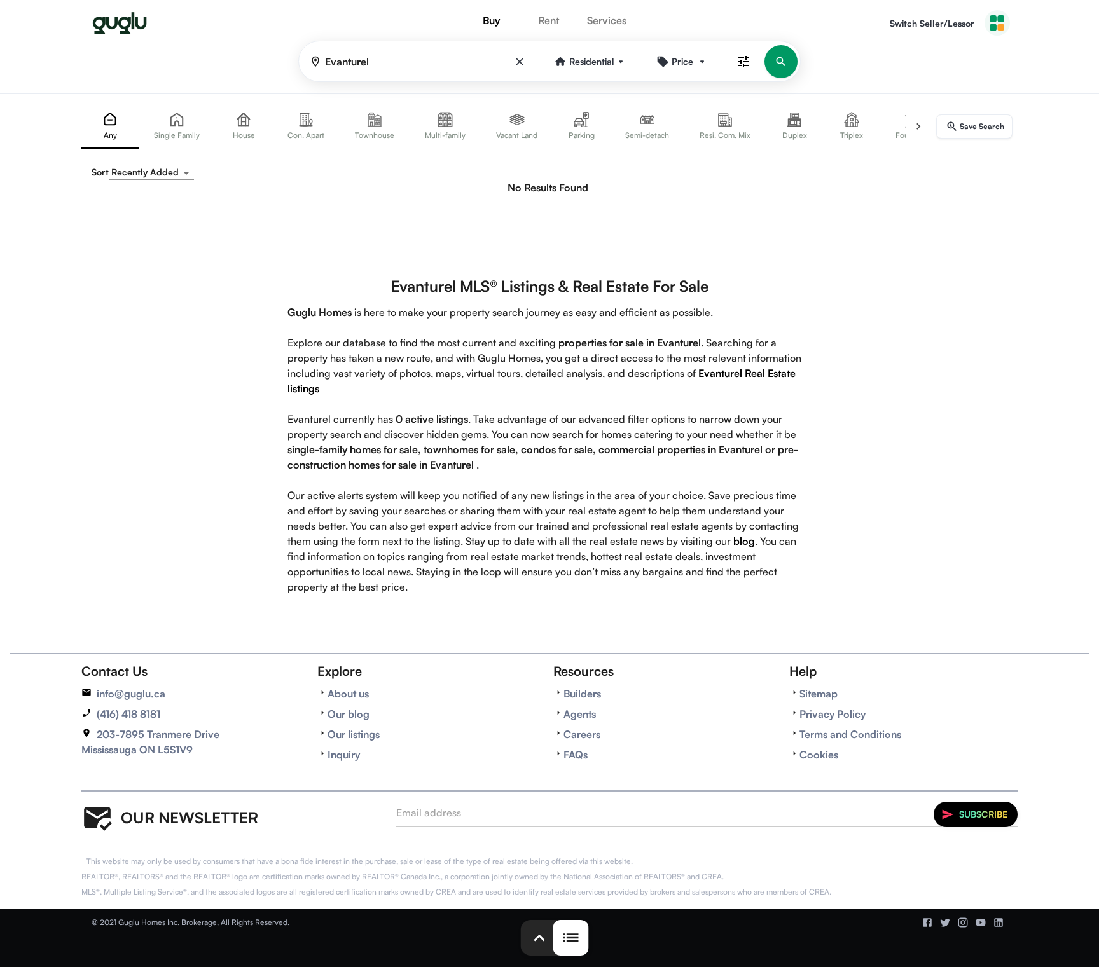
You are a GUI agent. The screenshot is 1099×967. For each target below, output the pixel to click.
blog (744, 541)
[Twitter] (945, 922)
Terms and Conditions (850, 734)
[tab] (110, 126)
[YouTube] (981, 922)
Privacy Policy (832, 714)
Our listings (354, 734)
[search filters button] (743, 61)
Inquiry (344, 754)
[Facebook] (927, 922)
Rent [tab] (548, 20)
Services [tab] (606, 20)
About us (348, 693)
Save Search (982, 126)
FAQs (575, 754)
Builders (582, 693)
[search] (781, 61)
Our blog (349, 714)
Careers (581, 734)
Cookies (818, 754)
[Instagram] (963, 922)
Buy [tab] (491, 20)
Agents (579, 714)
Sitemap (818, 693)
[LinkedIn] (998, 922)
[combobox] (151, 172)
